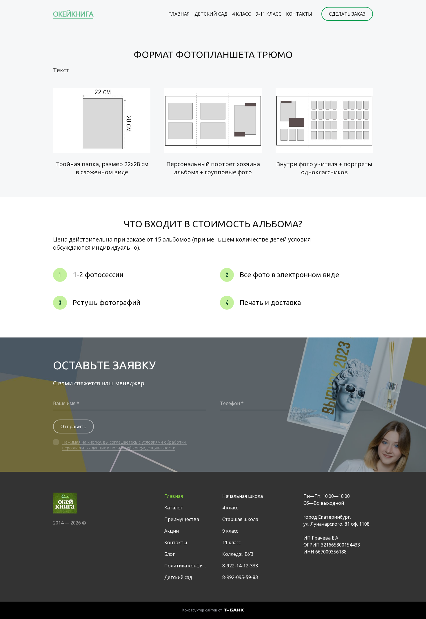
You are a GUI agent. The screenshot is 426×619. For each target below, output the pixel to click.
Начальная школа (242, 496)
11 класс (231, 542)
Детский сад (178, 577)
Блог (169, 554)
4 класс (230, 507)
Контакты (175, 542)
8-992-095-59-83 (240, 577)
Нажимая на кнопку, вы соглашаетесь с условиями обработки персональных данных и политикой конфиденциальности (124, 445)
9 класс (230, 531)
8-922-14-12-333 (240, 565)
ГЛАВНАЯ (179, 14)
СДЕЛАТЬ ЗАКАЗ (347, 14)
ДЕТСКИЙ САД (210, 14)
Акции (171, 531)
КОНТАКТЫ (299, 14)
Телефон (230, 403)
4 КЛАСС (241, 14)
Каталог (173, 507)
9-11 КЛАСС (268, 14)
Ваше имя (64, 403)
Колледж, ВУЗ (237, 554)
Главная (173, 496)
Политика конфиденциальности (186, 565)
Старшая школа (240, 519)
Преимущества (181, 519)
